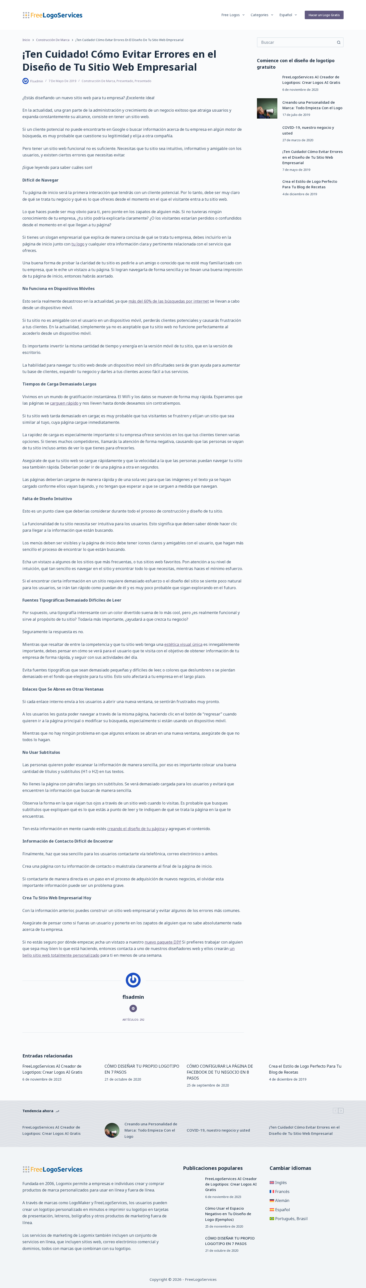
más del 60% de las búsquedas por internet (168, 301)
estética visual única (183, 644)
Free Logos (230, 14)
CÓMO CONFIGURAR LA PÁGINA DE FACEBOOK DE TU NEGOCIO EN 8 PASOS (220, 1072)
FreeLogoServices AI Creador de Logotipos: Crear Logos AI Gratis (51, 1130)
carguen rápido (64, 403)
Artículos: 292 (133, 1019)
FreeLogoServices (110, 1202)
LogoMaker (79, 1202)
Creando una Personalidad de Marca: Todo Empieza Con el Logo (150, 1130)
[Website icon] (133, 1008)
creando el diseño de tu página (136, 828)
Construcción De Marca (98, 81)
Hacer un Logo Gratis (324, 15)
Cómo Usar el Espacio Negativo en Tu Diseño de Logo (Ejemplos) (228, 1214)
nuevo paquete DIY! (163, 942)
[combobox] (295, 42)
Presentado (125, 81)
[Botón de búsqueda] (338, 42)
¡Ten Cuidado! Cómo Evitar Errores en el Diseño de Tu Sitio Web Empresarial (312, 157)
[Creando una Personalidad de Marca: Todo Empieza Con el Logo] (267, 108)
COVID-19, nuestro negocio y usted (218, 1130)
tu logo (77, 244)
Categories (259, 14)
